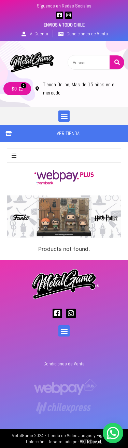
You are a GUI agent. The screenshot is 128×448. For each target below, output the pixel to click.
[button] (64, 116)
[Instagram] (68, 15)
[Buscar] (117, 62)
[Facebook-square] (59, 15)
